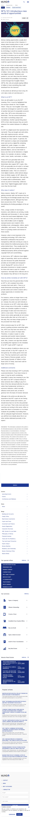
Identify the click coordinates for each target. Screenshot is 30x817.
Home (2, 5)
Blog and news (9, 5)
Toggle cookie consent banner (29, 807)
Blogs (2, 511)
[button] (28, 2)
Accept (19, 814)
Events (3, 491)
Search (15, 485)
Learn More (12, 814)
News (2, 504)
